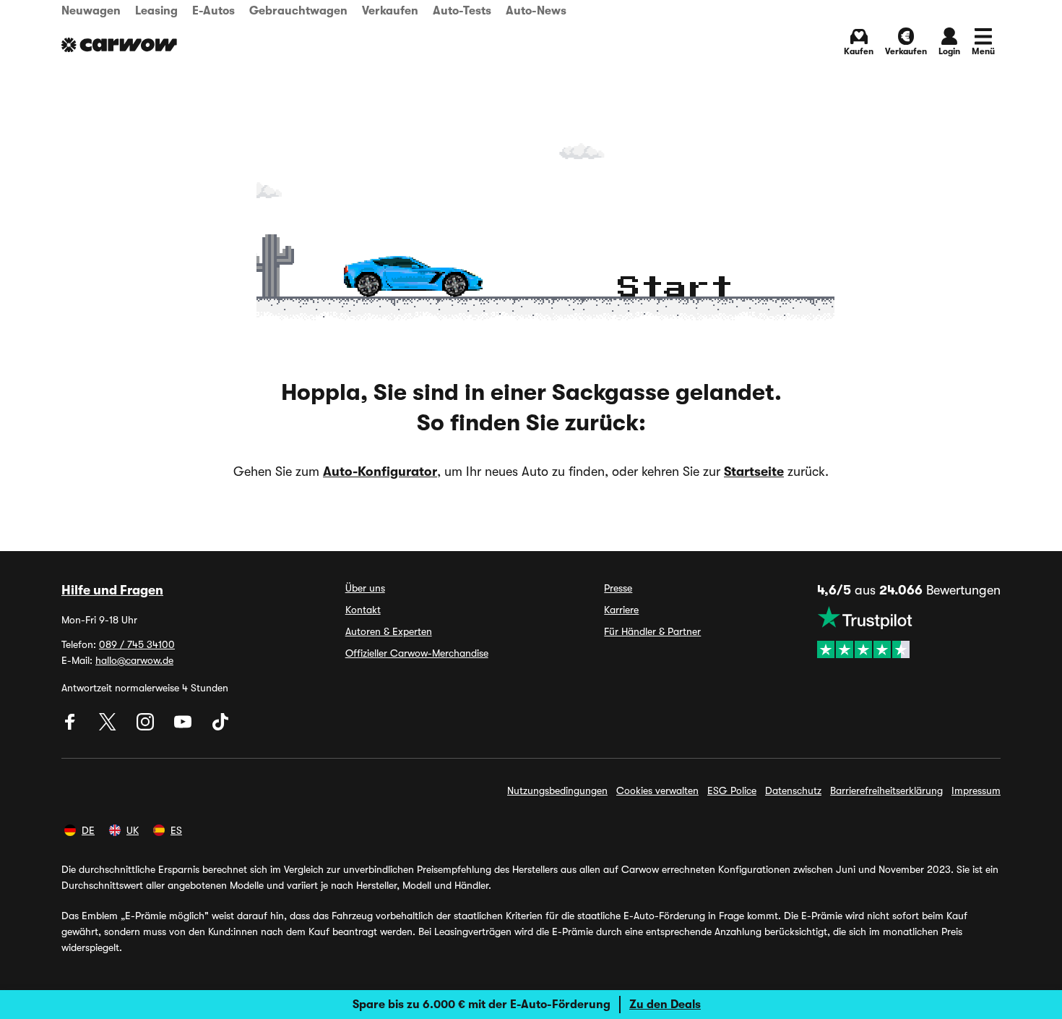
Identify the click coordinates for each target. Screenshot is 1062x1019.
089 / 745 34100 (137, 644)
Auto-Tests (462, 10)
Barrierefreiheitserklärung (886, 790)
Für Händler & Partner (652, 631)
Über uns (365, 588)
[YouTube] (184, 727)
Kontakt (363, 609)
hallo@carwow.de (134, 660)
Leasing (156, 10)
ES (176, 830)
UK (132, 830)
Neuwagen (91, 10)
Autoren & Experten (388, 631)
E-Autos (213, 10)
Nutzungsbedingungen (557, 790)
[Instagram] (147, 727)
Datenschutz (793, 790)
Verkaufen (390, 10)
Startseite (754, 471)
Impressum (976, 790)
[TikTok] (220, 727)
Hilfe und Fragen (112, 590)
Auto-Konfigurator (380, 471)
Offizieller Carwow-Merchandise (416, 653)
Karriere (621, 609)
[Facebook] (71, 727)
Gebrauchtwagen (298, 10)
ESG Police (731, 790)
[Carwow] (119, 45)
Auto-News (536, 10)
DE (88, 830)
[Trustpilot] (909, 632)
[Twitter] (109, 727)
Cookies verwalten (657, 790)
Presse (618, 588)
